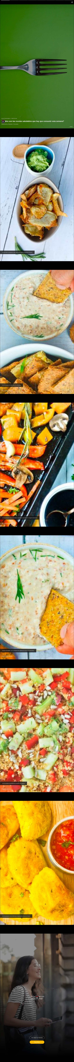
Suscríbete (37, 1042)
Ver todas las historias (37, 1037)
